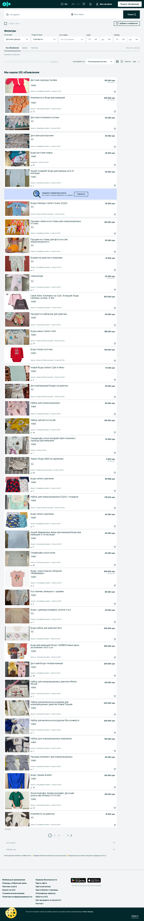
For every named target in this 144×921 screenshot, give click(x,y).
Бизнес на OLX (8, 890)
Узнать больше (87, 912)
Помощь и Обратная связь (14, 883)
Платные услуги (9, 886)
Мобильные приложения (13, 880)
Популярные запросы (45, 893)
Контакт (40, 903)
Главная (6, 62)
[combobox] (38, 15)
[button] (90, 4)
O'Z (73, 4)
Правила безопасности (46, 880)
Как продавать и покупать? (48, 900)
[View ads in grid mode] (121, 61)
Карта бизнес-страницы (47, 890)
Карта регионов (43, 886)
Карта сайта (41, 883)
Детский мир (14, 62)
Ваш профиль (106, 4)
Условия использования (13, 893)
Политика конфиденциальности (17, 897)
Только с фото (14, 24)
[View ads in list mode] (117, 61)
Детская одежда (25, 62)
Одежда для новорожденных (40, 62)
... (63, 835)
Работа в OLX (42, 897)
